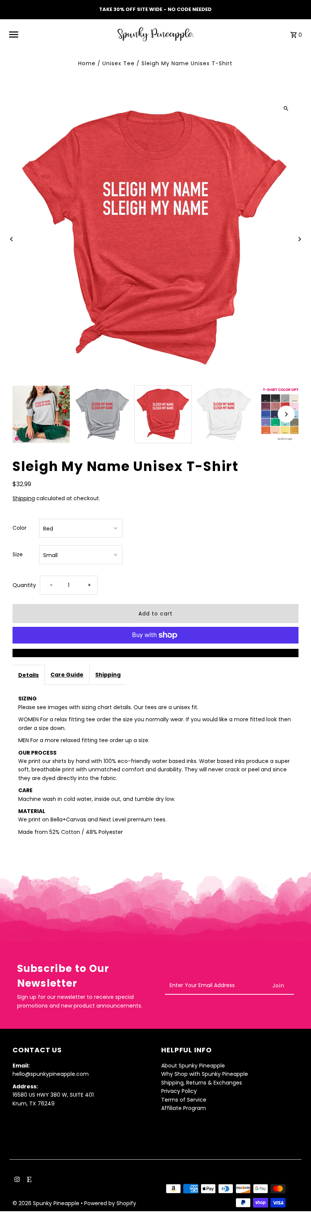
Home (87, 63)
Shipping (24, 498)
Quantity (24, 585)
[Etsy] (28, 1180)
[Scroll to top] (294, 1195)
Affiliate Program (183, 1108)
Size (18, 554)
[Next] (299, 239)
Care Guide (66, 674)
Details (28, 675)
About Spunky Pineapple (193, 1065)
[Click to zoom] (286, 108)
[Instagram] (16, 1180)
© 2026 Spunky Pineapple (47, 1203)
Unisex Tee (118, 63)
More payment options (155, 653)
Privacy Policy (179, 1091)
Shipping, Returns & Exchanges (201, 1082)
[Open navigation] (60, 34)
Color (20, 528)
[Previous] (11, 239)
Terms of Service (183, 1100)
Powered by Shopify (110, 1203)
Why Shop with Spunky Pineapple (204, 1074)
